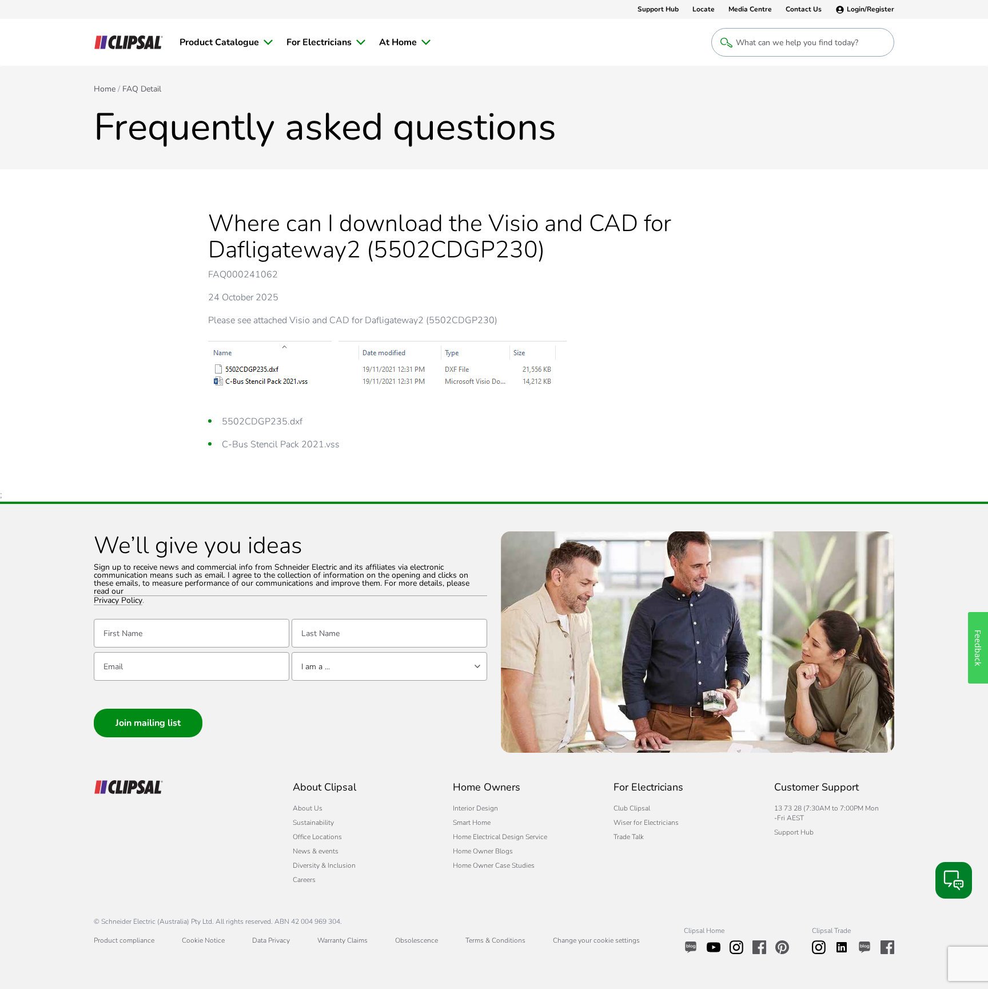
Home (104, 89)
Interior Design (475, 808)
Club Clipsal (631, 808)
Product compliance (124, 940)
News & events (315, 851)
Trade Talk (628, 836)
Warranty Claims (342, 940)
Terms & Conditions (495, 940)
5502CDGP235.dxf (262, 421)
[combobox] (389, 666)
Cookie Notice (203, 940)
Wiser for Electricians (646, 822)
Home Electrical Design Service (500, 836)
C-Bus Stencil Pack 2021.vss (281, 444)
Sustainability (313, 822)
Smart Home (472, 822)
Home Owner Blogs (483, 851)
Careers (304, 879)
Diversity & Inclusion (324, 865)
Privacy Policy (118, 601)
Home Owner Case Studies (494, 865)
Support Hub (794, 832)
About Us (307, 808)
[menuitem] (226, 42)
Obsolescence (416, 940)
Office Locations (317, 836)
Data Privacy (271, 940)
